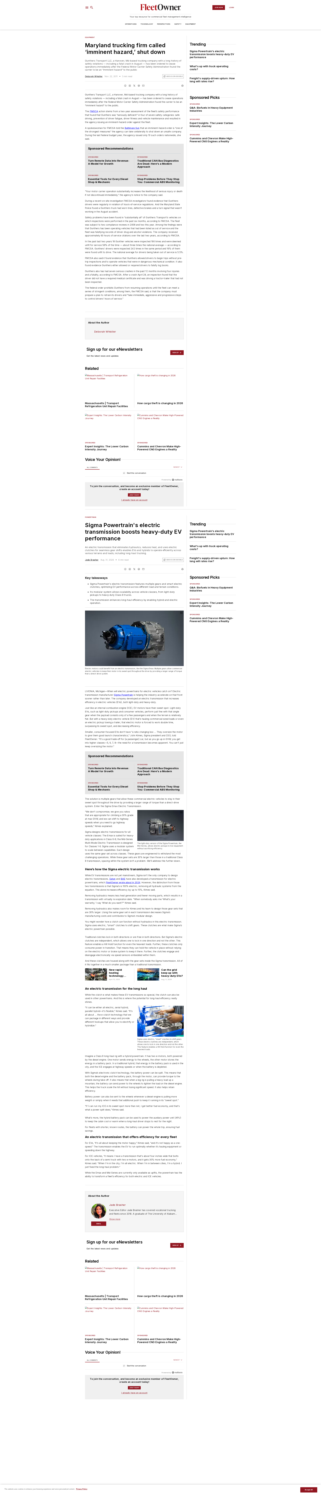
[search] (92, 7)
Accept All (309, 1490)
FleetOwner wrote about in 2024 (123, 904)
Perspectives (163, 24)
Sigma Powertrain (123, 709)
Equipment (190, 24)
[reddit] (139, 85)
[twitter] (134, 85)
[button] (87, 7)
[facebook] (125, 85)
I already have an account (134, 514)
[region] (134, 487)
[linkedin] (130, 85)
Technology (147, 24)
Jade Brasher (92, 574)
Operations (131, 24)
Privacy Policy (81, 1489)
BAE (123, 900)
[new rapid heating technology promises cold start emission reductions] (96, 999)
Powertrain (90, 531)
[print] (182, 85)
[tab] (92, 481)
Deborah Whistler (94, 76)
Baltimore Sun (132, 133)
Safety (177, 24)
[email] (143, 85)
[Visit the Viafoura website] (177, 494)
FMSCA (94, 111)
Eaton (112, 900)
